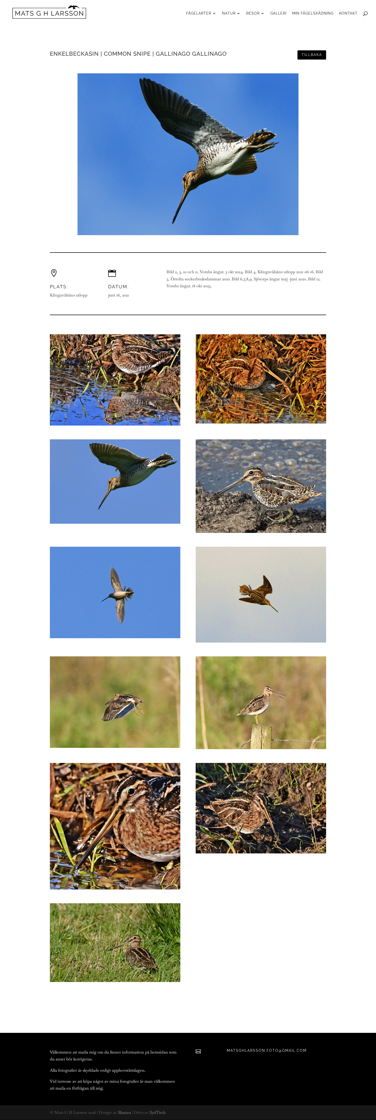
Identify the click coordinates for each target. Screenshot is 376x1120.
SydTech (157, 1112)
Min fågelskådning (313, 13)
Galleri (278, 13)
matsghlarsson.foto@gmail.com (267, 1050)
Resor (253, 13)
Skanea (124, 1112)
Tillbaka (312, 55)
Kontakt (348, 13)
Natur (229, 13)
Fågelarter (198, 13)
